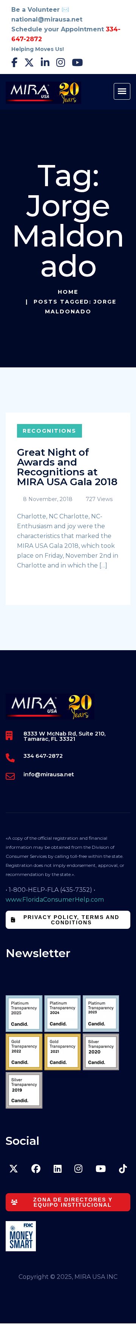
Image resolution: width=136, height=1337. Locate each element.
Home (68, 291)
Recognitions (49, 430)
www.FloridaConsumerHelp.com (55, 899)
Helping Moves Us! (37, 49)
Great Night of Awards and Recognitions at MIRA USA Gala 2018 (67, 467)
